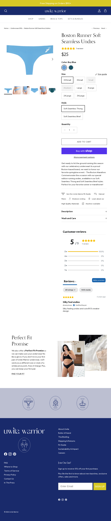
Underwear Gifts (16, 28)
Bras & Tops (56, 19)
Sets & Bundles (75, 19)
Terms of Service (11, 471)
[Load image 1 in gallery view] (30, 58)
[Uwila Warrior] (55, 10)
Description (67, 211)
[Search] (5, 10)
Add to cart (84, 142)
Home (6, 28)
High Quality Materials (70, 204)
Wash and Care (68, 218)
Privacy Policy (10, 474)
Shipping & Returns (66, 441)
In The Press (9, 482)
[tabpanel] (84, 304)
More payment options (84, 157)
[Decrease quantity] (64, 130)
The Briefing (63, 437)
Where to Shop (11, 466)
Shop (30, 19)
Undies (42, 19)
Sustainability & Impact (68, 449)
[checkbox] (86, 289)
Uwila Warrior (13, 512)
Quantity (65, 124)
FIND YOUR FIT (18, 374)
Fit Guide (87, 194)
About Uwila (63, 429)
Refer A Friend (64, 433)
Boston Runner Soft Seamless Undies (37, 28)
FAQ (6, 463)
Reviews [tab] (70, 281)
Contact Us (9, 479)
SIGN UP (100, 486)
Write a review (99, 280)
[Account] (99, 10)
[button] (84, 251)
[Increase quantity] (74, 130)
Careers (61, 453)
